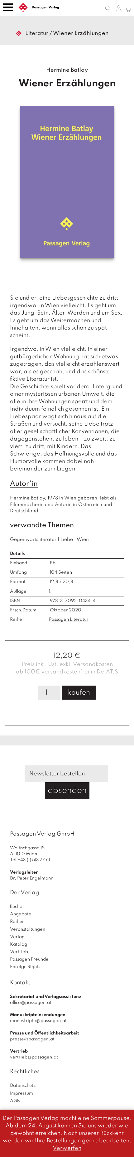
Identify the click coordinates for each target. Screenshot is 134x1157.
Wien (83, 539)
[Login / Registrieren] (119, 8)
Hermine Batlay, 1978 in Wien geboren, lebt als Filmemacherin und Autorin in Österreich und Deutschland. (64, 504)
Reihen (17, 921)
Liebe (66, 539)
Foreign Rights (25, 967)
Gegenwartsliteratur (33, 539)
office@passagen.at (30, 1002)
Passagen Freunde (29, 959)
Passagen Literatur (69, 619)
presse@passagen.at (32, 1039)
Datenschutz (23, 1085)
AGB (15, 1101)
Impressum (21, 1093)
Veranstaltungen (27, 929)
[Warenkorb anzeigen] (128, 8)
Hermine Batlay (67, 70)
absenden (67, 790)
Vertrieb (19, 952)
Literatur (36, 33)
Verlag (17, 937)
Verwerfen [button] (67, 1148)
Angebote (20, 914)
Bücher (17, 906)
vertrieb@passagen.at (34, 1057)
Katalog (18, 944)
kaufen (79, 692)
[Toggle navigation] (7, 7)
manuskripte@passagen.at (38, 1021)
